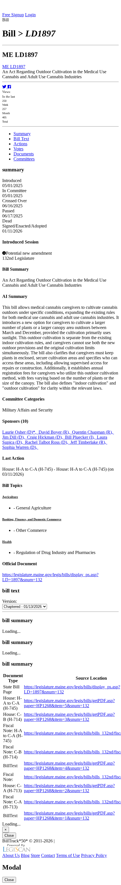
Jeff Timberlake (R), (88, 442)
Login (30, 14)
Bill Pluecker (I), (81, 437)
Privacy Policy (94, 855)
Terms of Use (68, 855)
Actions (20, 143)
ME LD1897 (13, 66)
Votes (18, 148)
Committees (24, 159)
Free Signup (13, 14)
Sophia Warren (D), (20, 447)
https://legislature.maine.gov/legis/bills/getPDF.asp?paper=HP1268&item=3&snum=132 (69, 717)
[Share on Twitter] (5, 86)
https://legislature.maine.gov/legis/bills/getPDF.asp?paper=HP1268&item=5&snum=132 (69, 703)
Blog (25, 855)
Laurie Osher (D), (20, 432)
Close (9, 835)
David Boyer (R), (55, 432)
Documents (24, 153)
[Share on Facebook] (9, 86)
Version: (9, 601)
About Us (11, 855)
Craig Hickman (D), (46, 437)
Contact (48, 855)
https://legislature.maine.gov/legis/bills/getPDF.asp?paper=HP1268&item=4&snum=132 (69, 766)
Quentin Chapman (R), (93, 432)
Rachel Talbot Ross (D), (47, 442)
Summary (22, 133)
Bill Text (21, 138)
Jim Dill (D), (14, 437)
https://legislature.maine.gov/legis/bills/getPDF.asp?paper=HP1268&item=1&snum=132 (69, 815)
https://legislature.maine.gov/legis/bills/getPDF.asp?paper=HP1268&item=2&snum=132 (69, 788)
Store (35, 855)
